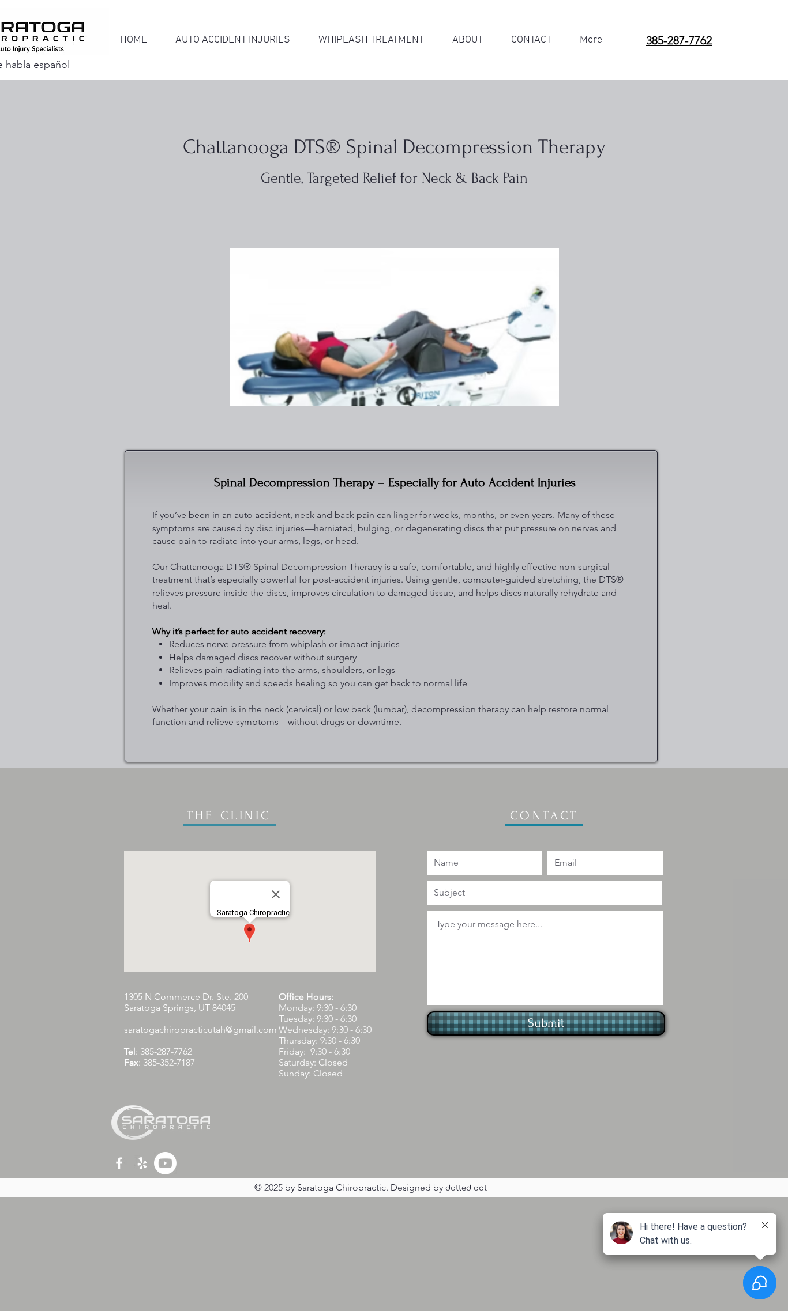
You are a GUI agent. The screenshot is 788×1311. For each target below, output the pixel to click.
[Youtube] (165, 1163)
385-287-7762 (166, 1051)
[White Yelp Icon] (142, 1163)
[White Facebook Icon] (119, 1163)
